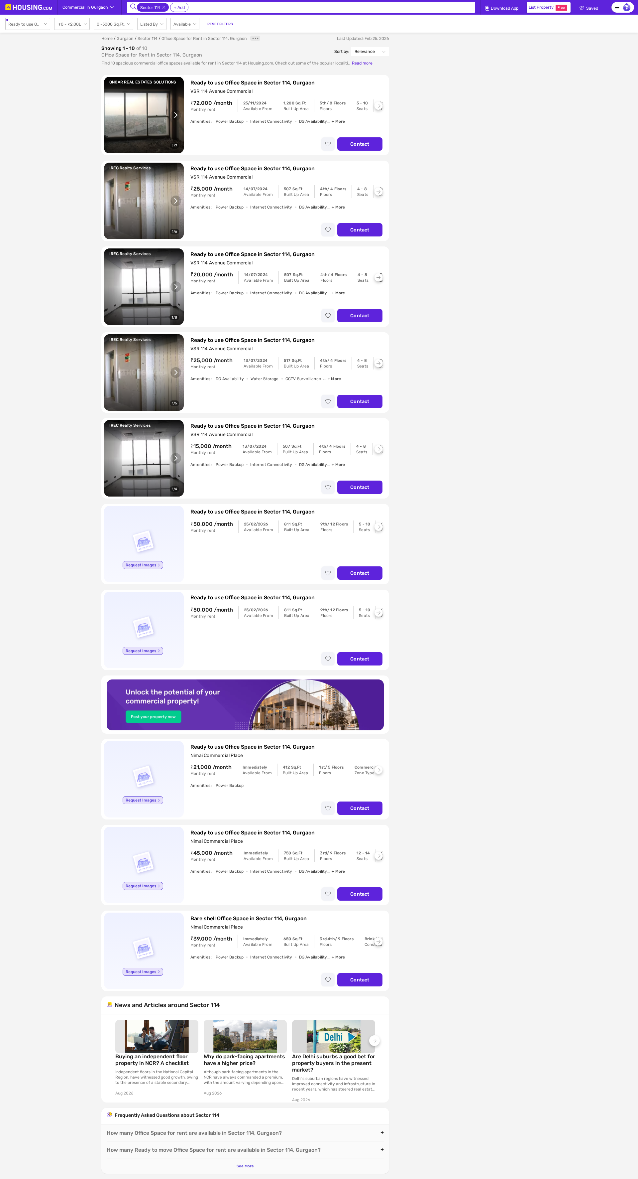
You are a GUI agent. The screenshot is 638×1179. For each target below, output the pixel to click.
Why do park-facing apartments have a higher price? (244, 1059)
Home (107, 38)
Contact (359, 144)
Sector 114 (148, 38)
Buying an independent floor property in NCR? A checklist (152, 1059)
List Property (547, 7)
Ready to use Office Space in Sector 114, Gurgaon (252, 82)
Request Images (141, 565)
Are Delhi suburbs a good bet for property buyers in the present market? (333, 1063)
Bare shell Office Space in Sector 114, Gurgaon (248, 918)
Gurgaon (125, 38)
